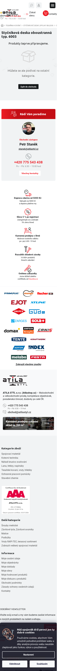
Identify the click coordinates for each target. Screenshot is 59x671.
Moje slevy (6, 570)
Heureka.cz (33, 279)
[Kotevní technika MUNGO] (28, 293)
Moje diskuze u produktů (13, 578)
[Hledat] (31, 5)
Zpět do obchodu (28, 86)
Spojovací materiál (10, 453)
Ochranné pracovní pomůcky (15, 474)
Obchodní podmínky (11, 582)
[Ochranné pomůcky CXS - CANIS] (45, 330)
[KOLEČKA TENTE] (19, 339)
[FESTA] (38, 357)
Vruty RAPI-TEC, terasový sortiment (19, 541)
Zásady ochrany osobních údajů (17, 586)
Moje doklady (8, 566)
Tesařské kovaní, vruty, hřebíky (16, 470)
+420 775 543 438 (28, 162)
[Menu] (52, 5)
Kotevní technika (9, 457)
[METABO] (19, 357)
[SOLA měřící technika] (38, 321)
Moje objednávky (10, 562)
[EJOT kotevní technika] (19, 302)
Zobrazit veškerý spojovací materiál (19, 545)
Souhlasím (42, 664)
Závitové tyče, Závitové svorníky (17, 529)
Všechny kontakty (29, 173)
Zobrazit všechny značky (28, 364)
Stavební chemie (9, 478)
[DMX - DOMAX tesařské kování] (12, 330)
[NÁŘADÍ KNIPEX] (19, 311)
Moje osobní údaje (10, 558)
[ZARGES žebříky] (19, 321)
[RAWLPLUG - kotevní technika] (12, 293)
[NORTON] (19, 348)
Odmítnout (14, 664)
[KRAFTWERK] (38, 339)
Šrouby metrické (9, 525)
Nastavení (28, 654)
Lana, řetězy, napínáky (12, 466)
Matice (4, 533)
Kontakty (5, 591)
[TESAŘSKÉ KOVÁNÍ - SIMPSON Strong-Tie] (28, 330)
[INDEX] (36, 348)
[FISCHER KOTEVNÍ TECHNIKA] (45, 293)
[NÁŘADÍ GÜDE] (37, 311)
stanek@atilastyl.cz (28, 149)
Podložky (6, 537)
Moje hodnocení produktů (14, 574)
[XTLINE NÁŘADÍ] (38, 302)
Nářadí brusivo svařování (14, 461)
